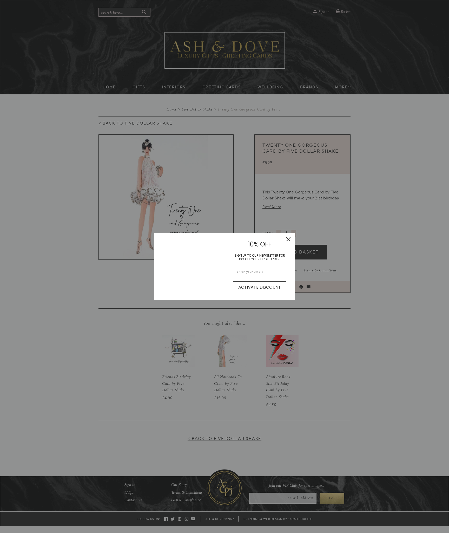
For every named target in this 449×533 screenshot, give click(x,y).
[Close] (288, 239)
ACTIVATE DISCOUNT (259, 287)
